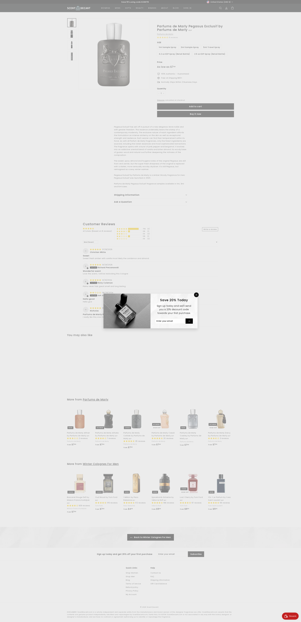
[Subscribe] (189, 321)
